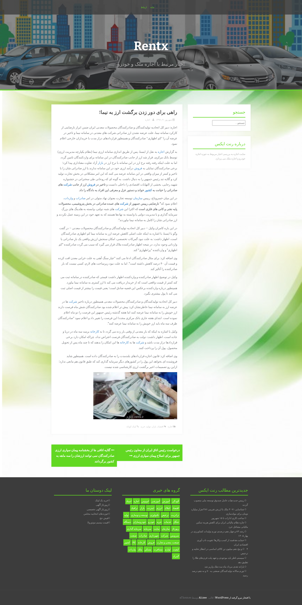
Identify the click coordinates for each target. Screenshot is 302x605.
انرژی (159, 508)
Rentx (151, 46)
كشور (127, 542)
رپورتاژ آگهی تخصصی (97, 509)
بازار (100, 163)
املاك (167, 508)
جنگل (176, 522)
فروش (138, 168)
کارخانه (94, 331)
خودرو (151, 522)
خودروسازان (139, 522)
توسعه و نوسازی (139, 515)
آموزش (166, 501)
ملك (140, 549)
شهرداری (154, 535)
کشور (148, 190)
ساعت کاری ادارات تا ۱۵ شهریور (227, 518)
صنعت (133, 535)
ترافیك (134, 508)
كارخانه (141, 542)
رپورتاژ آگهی (102, 504)
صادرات (80, 198)
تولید (148, 426)
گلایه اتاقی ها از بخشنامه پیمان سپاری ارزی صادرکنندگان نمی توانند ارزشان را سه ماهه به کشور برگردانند (84, 455)
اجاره (147, 119)
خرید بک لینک (101, 500)
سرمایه (147, 528)
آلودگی (175, 501)
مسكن (148, 549)
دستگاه (127, 522)
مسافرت (158, 549)
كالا (134, 542)
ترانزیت (175, 515)
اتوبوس (145, 501)
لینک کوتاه (132, 426)
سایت (157, 528)
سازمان (137, 198)
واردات (68, 198)
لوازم (167, 549)
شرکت (67, 184)
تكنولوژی (154, 515)
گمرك (176, 556)
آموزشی (155, 501)
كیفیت (176, 549)
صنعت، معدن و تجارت (168, 542)
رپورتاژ (175, 528)
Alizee (203, 597)
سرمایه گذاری (134, 528)
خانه (152, 7)
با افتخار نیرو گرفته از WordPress (233, 597)
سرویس (174, 535)
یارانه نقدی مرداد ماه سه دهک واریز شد (224, 566)
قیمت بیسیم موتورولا (97, 522)
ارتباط (144, 7)
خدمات (167, 522)
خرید (143, 426)
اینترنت (150, 508)
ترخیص (165, 515)
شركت (164, 535)
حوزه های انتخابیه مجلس (96, 513)
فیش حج (104, 518)
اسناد (128, 501)
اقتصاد (160, 426)
